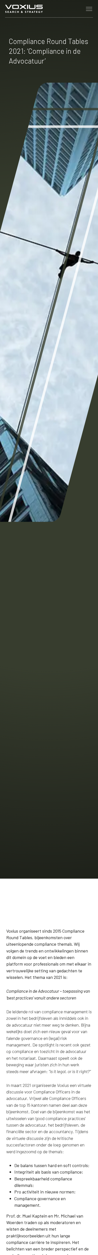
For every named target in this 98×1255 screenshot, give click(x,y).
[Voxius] (24, 8)
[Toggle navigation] (89, 9)
